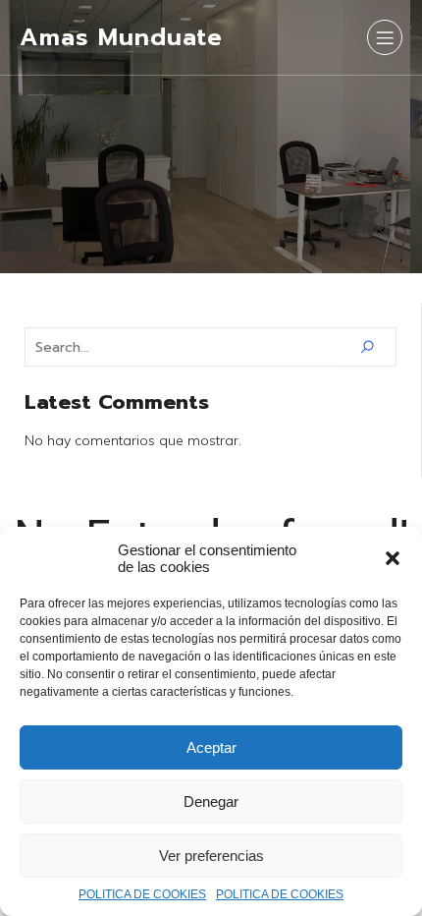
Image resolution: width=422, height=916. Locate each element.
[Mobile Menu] (384, 37)
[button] (392, 558)
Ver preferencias (211, 855)
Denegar (211, 801)
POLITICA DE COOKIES (142, 894)
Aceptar (211, 747)
